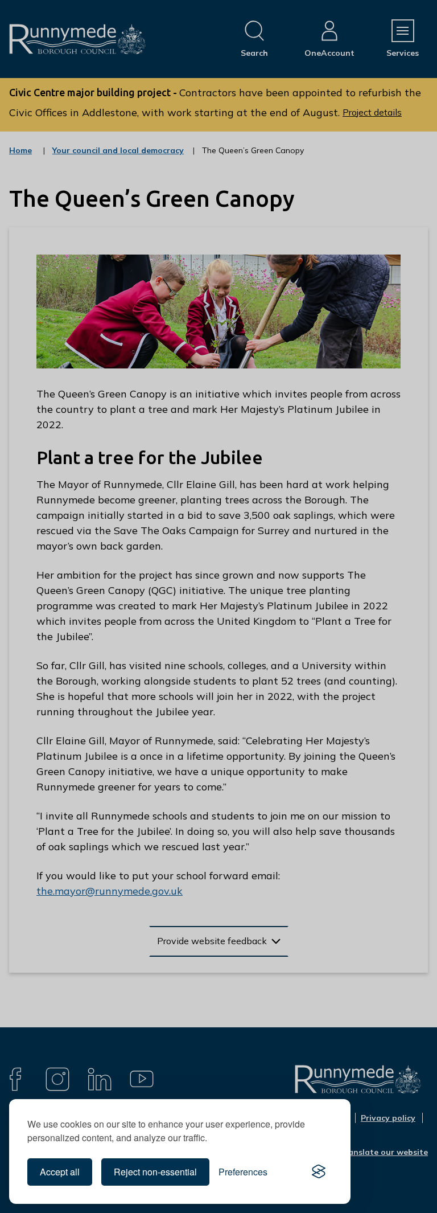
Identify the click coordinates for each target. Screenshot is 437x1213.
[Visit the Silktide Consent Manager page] (318, 1172)
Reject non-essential (155, 1171)
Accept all (60, 1171)
